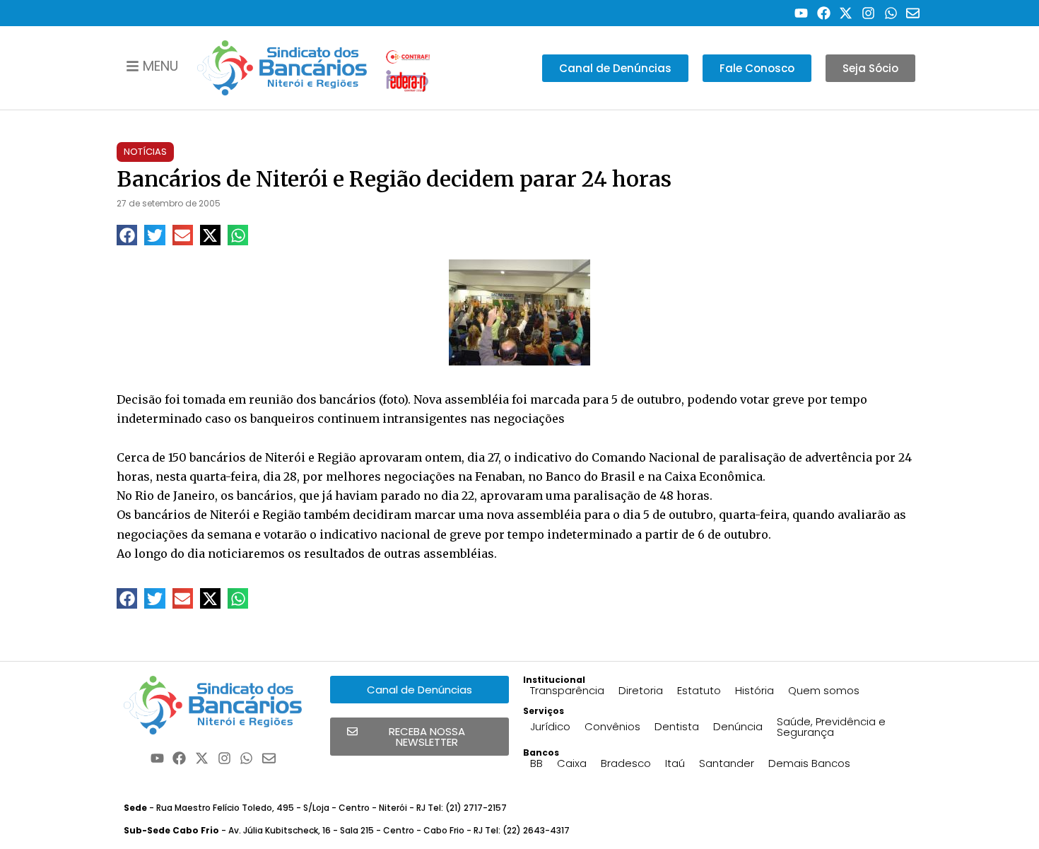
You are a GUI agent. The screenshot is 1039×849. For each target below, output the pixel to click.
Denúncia (738, 726)
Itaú (675, 763)
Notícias (145, 151)
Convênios (612, 726)
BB (536, 763)
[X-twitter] (846, 13)
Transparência (567, 690)
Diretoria (640, 690)
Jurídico (550, 726)
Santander (726, 763)
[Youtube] (801, 13)
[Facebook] (823, 13)
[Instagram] (868, 13)
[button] (127, 235)
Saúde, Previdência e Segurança (831, 726)
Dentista (676, 726)
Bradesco (626, 763)
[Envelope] (912, 13)
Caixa (572, 763)
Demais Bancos (809, 763)
